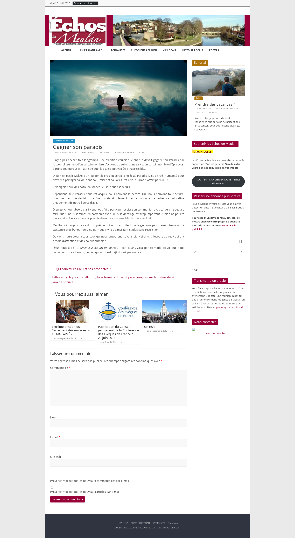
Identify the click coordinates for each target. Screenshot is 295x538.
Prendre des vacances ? (214, 104)
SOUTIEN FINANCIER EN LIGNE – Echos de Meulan (218, 181)
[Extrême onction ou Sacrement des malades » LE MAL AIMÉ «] (72, 302)
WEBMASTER (159, 523)
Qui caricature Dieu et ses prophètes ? (81, 269)
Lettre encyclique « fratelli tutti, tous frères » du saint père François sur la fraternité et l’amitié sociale (113, 279)
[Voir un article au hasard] (241, 50)
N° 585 (142, 152)
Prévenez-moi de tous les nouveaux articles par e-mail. (85, 492)
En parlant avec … (92, 50)
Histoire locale (192, 50)
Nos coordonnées (216, 333)
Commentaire (60, 368)
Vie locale (170, 50)
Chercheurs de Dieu (144, 50)
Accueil (66, 50)
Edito (198, 98)
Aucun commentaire (124, 152)
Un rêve (149, 327)
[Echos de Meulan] (147, 17)
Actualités (118, 50)
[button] (195, 252)
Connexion (173, 523)
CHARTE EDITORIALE (140, 523)
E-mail (55, 437)
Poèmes (214, 50)
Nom (54, 417)
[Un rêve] (164, 302)
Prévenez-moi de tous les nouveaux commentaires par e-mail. (90, 481)
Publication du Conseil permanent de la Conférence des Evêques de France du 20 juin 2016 (118, 332)
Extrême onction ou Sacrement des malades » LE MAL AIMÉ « (71, 330)
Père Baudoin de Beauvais (228, 108)
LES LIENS (123, 523)
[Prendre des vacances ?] (218, 70)
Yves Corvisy (88, 152)
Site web (55, 457)
